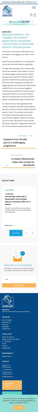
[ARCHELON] (7, 11)
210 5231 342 (6, 369)
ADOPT (4, 344)
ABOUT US (5, 324)
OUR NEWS (5, 327)
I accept (19, 407)
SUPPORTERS (6, 329)
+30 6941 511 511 (7, 373)
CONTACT (5, 361)
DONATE (4, 346)
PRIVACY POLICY (7, 356)
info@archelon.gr (7, 376)
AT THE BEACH (6, 341)
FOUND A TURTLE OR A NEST (11, 339)
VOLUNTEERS (6, 348)
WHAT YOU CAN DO (8, 337)
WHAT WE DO (6, 322)
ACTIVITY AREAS (7, 320)
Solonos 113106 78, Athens (6, 366)
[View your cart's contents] (35, 15)
